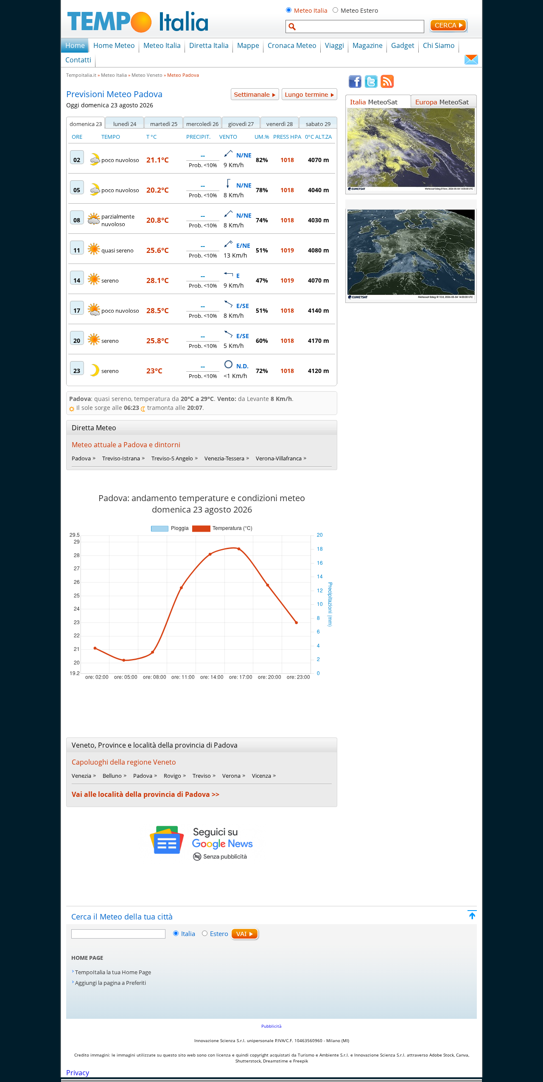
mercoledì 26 (202, 124)
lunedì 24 (124, 124)
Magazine (368, 45)
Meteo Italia (310, 10)
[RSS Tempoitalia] (387, 86)
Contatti (78, 59)
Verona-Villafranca (279, 458)
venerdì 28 (279, 124)
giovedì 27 (241, 124)
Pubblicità (271, 1026)
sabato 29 (318, 124)
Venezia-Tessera (224, 458)
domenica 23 (86, 124)
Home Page (87, 957)
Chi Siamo (439, 45)
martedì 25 (163, 124)
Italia (189, 933)
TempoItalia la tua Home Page (113, 972)
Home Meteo (114, 45)
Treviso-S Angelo (172, 458)
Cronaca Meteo (292, 45)
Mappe (248, 45)
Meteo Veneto (147, 75)
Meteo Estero (359, 10)
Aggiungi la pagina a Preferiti (110, 983)
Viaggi (334, 45)
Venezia (81, 775)
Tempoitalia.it (81, 75)
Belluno (112, 775)
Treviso (202, 775)
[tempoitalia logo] (137, 35)
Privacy (77, 1072)
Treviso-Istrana (121, 458)
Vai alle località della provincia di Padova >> (145, 794)
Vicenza (261, 775)
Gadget (402, 45)
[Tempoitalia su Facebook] (355, 86)
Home (75, 45)
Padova (81, 458)
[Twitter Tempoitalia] (371, 86)
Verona (231, 775)
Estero (219, 933)
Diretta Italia (209, 45)
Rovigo (172, 775)
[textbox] (354, 26)
